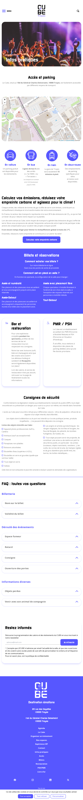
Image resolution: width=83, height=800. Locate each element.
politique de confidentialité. (38, 656)
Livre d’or (41, 772)
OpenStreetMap (70, 140)
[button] (4, 99)
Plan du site (41, 788)
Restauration (41, 764)
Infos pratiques (41, 752)
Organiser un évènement (41, 736)
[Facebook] (15, 780)
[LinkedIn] (50, 780)
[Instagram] (32, 780)
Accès (41, 756)
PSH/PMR (41, 768)
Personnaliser (58, 796)
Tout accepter (25, 796)
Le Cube (41, 732)
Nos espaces (41, 740)
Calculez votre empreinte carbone (41, 239)
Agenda (41, 728)
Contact (41, 748)
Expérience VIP (41, 744)
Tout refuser (42, 796)
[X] (68, 780)
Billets (41, 760)
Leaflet (62, 140)
